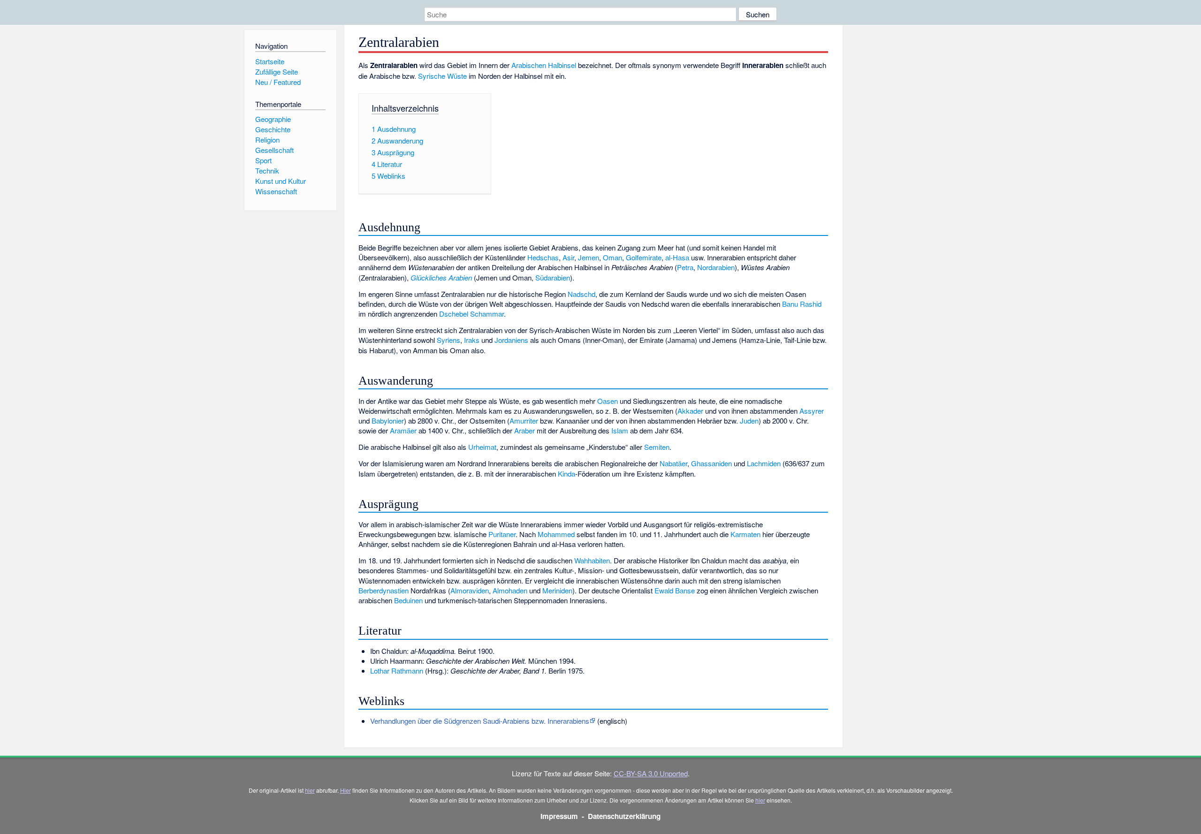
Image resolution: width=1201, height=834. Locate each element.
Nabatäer (673, 463)
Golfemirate (643, 257)
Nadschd (581, 294)
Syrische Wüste (442, 76)
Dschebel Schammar (471, 313)
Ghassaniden (711, 463)
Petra (685, 267)
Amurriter (523, 420)
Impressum (559, 816)
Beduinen (408, 600)
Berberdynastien (383, 590)
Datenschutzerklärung (624, 816)
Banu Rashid (801, 304)
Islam (619, 430)
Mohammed (556, 534)
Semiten (656, 447)
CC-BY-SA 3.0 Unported (651, 773)
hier (310, 790)
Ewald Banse (674, 590)
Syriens (448, 340)
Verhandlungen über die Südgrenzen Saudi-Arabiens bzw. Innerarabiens (479, 721)
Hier (345, 790)
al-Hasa (677, 257)
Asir (568, 257)
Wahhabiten (592, 560)
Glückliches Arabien (441, 277)
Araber (524, 430)
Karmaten (745, 534)
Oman (612, 257)
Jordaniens (511, 340)
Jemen (588, 257)
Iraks (471, 340)
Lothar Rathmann (396, 670)
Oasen (607, 401)
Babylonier (388, 420)
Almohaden (510, 590)
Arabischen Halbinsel (543, 65)
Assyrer (811, 411)
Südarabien (552, 277)
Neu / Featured (278, 82)
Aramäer (403, 430)
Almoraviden (469, 590)
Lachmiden (764, 463)
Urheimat (482, 447)
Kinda (566, 473)
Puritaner (502, 534)
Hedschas (543, 257)
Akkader (690, 411)
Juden (749, 420)
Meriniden (557, 590)
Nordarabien (716, 267)
